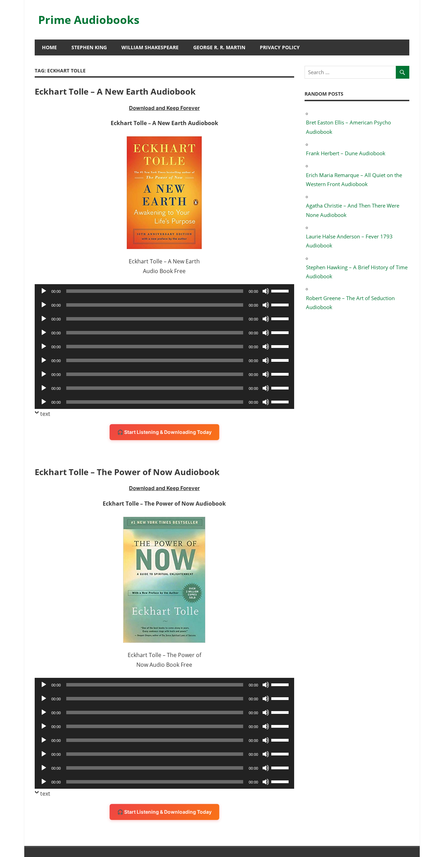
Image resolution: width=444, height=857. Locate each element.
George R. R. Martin (219, 47)
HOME (49, 47)
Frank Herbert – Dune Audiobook (345, 153)
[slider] (281, 290)
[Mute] (265, 291)
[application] (164, 291)
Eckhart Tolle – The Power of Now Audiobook (127, 472)
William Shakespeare (150, 47)
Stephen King (89, 47)
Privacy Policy (280, 47)
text (45, 414)
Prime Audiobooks (88, 19)
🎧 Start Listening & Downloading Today (164, 432)
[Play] (43, 291)
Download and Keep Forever (164, 108)
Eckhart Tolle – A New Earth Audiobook (115, 91)
